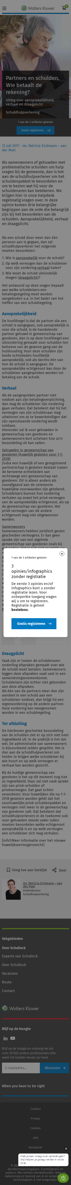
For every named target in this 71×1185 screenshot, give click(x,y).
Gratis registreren (31, 624)
